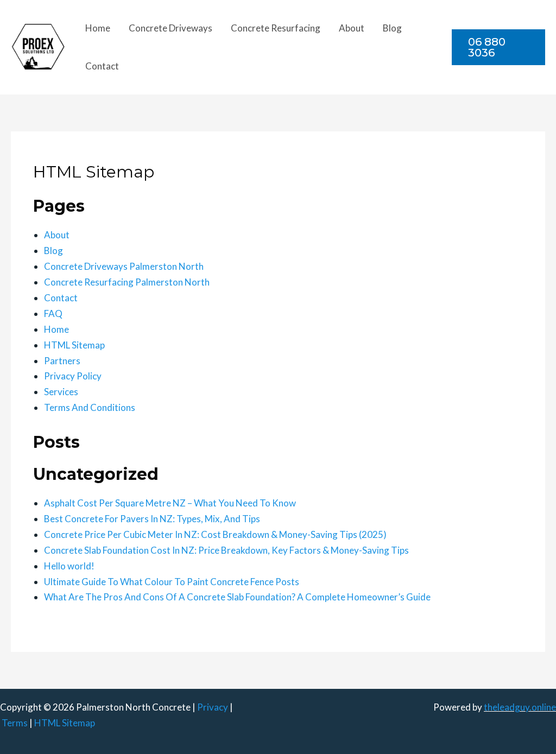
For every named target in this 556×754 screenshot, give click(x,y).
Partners (62, 360)
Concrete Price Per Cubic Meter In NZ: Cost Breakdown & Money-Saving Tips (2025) (215, 534)
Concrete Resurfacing (275, 28)
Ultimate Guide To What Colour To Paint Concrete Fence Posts (171, 581)
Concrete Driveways (170, 28)
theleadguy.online (520, 707)
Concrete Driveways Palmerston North (124, 266)
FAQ (53, 313)
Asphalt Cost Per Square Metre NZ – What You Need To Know (170, 503)
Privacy (212, 707)
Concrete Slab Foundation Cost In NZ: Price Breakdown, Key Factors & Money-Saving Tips (226, 550)
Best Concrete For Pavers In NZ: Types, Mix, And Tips (152, 518)
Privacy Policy (73, 376)
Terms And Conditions (89, 407)
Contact (102, 66)
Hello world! (69, 566)
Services (61, 391)
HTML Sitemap (74, 345)
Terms (15, 722)
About (351, 28)
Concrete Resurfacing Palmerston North (127, 282)
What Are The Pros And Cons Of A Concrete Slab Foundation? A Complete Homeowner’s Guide (237, 597)
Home (97, 28)
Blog (392, 28)
